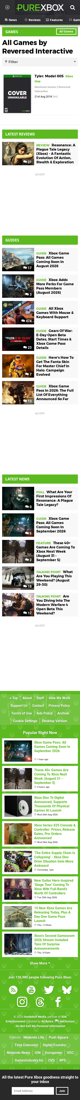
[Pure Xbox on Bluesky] (67, 991)
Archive (63, 713)
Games (11, 31)
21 (29, 162)
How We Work (59, 698)
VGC (70, 1053)
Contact (38, 706)
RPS (63, 1060)
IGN (38, 1053)
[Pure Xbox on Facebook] (58, 1003)
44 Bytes (47, 1021)
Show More (39, 963)
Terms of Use (21, 713)
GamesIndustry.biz (29, 1060)
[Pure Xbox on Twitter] (49, 991)
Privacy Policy (59, 706)
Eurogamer (53, 1053)
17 (29, 268)
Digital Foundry (54, 1045)
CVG (51, 1060)
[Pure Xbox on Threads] (40, 1003)
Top (15, 698)
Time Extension (26, 1045)
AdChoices (66, 1021)
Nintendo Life (33, 1037)
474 (28, 321)
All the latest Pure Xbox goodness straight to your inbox (40, 1079)
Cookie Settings (25, 721)
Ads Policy (45, 713)
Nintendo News (18, 1053)
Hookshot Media (35, 1017)
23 (29, 348)
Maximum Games (45, 87)
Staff (40, 698)
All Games (66, 31)
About (27, 698)
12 (29, 613)
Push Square (58, 1037)
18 (29, 587)
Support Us (19, 706)
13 (29, 401)
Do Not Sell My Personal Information (40, 1026)
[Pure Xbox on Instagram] (22, 1003)
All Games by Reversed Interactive (37, 46)
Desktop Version (54, 721)
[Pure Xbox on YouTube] (31, 991)
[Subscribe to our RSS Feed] (13, 991)
